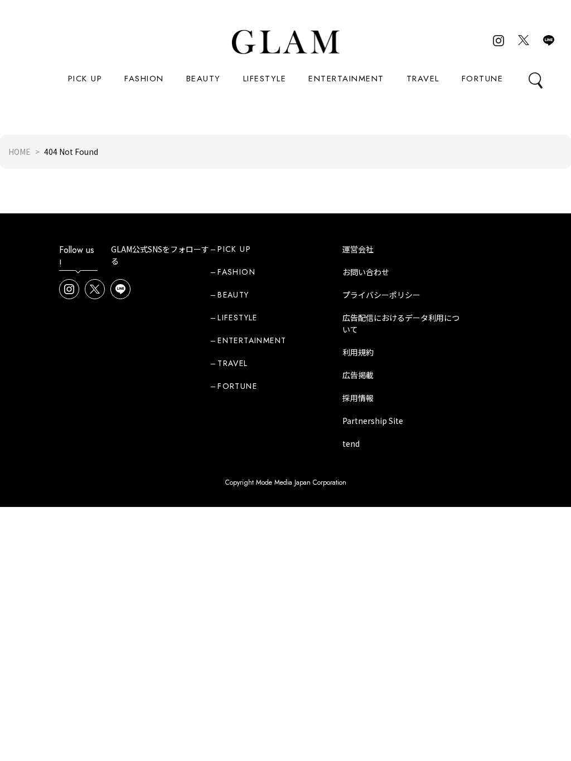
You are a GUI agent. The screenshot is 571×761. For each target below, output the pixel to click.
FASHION (144, 78)
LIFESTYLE (265, 78)
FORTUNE (483, 78)
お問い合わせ (365, 271)
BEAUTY (203, 78)
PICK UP (85, 78)
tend (351, 443)
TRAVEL (423, 78)
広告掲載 (358, 374)
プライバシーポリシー (381, 294)
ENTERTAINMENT (346, 78)
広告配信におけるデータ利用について (400, 323)
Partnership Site (372, 420)
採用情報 (358, 397)
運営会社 (358, 249)
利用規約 (358, 352)
